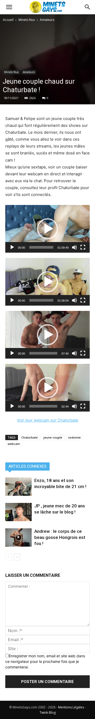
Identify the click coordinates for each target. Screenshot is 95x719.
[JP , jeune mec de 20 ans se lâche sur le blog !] (18, 512)
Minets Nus (26, 19)
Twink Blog (48, 712)
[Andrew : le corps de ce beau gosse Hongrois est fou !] (18, 537)
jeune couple (53, 437)
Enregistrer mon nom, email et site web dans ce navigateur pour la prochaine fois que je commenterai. (45, 661)
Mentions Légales (71, 707)
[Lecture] (12, 247)
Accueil (8, 19)
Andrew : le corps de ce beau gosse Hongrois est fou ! (59, 537)
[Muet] (74, 247)
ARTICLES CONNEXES (27, 466)
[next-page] (17, 557)
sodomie (74, 437)
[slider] (41, 247)
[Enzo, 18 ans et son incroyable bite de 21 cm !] (18, 486)
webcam (14, 444)
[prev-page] (8, 557)
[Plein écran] (83, 247)
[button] (87, 7)
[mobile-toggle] (9, 7)
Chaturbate (29, 437)
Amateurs (47, 19)
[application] (47, 229)
